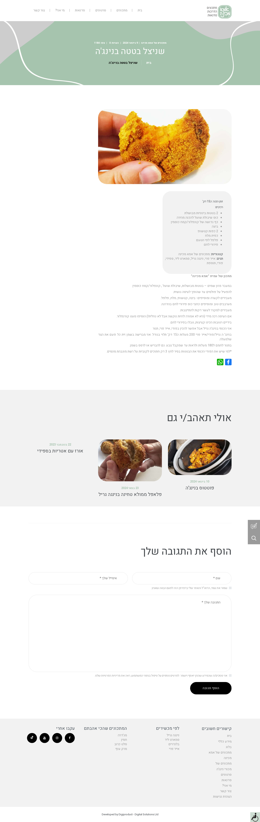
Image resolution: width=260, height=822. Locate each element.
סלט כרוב (120, 744)
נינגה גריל (197, 258)
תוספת (211, 263)
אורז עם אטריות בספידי (60, 451)
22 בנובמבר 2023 (60, 444)
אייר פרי (210, 258)
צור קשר (226, 791)
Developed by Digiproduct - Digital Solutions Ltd (130, 814)
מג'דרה (122, 735)
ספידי (169, 258)
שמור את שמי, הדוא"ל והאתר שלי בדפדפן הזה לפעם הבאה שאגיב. (189, 588)
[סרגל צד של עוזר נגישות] (255, 817)
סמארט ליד (182, 258)
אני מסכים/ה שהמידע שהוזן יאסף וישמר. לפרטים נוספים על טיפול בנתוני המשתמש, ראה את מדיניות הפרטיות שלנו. (160, 675)
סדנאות (227, 780)
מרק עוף (121, 748)
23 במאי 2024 (130, 488)
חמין (124, 739)
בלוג (229, 747)
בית (148, 62)
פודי (220, 263)
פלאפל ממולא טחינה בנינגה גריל (130, 494)
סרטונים (226, 774)
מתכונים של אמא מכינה (154, 43)
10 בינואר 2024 (199, 481)
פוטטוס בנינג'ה (199, 488)
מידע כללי (225, 741)
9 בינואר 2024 (130, 43)
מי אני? (227, 785)
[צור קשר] (254, 526)
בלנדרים (173, 744)
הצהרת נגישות (222, 796)
